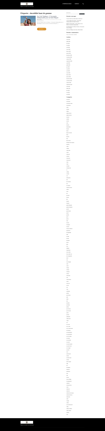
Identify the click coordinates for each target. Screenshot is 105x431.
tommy (67, 377)
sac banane (68, 330)
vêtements (68, 396)
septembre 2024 (69, 84)
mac (67, 259)
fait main (67, 195)
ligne (67, 244)
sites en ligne (68, 361)
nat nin (67, 285)
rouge (67, 320)
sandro (67, 355)
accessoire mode (69, 103)
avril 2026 (68, 47)
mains (67, 265)
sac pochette (68, 340)
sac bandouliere (69, 332)
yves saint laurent (69, 404)
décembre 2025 (69, 55)
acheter (67, 109)
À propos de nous (67, 3)
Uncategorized (68, 381)
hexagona (68, 224)
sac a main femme (69, 328)
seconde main (68, 357)
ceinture (67, 156)
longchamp (68, 250)
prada (67, 312)
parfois (67, 293)
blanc (67, 134)
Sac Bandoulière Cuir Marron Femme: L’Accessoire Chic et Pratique (75, 27)
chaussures (68, 160)
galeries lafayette (69, 207)
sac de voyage (68, 336)
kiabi (67, 234)
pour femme (68, 308)
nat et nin (68, 283)
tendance (42, 20)
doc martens (68, 181)
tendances (68, 371)
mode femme (68, 279)
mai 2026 (68, 45)
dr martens (68, 185)
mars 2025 (68, 72)
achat (67, 107)
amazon (67, 117)
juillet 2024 (68, 88)
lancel (67, 242)
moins (67, 281)
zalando (67, 412)
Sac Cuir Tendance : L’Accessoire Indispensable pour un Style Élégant (47, 16)
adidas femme (68, 113)
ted (67, 365)
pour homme (68, 310)
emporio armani (69, 187)
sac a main (59, 19)
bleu (67, 138)
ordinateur (68, 291)
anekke (67, 119)
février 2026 (68, 51)
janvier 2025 (68, 76)
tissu (67, 373)
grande (67, 214)
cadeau (67, 148)
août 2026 (68, 39)
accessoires (68, 105)
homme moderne (69, 228)
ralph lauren (68, 318)
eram (67, 191)
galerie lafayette (69, 205)
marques (68, 271)
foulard (67, 201)
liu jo (67, 246)
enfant (67, 189)
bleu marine (68, 140)
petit (67, 297)
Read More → (41, 29)
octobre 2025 (68, 59)
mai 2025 (68, 68)
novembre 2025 (69, 57)
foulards (67, 203)
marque (67, 269)
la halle (67, 236)
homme (67, 226)
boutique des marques (70, 142)
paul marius (68, 295)
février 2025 (68, 74)
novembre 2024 (69, 80)
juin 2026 (68, 43)
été (67, 193)
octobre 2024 (68, 82)
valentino (68, 383)
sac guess (68, 338)
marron (67, 273)
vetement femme (69, 394)
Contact (77, 3)
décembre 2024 (69, 78)
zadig (67, 406)
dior (67, 179)
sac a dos (68, 324)
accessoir (68, 99)
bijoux (67, 130)
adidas (67, 111)
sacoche (38, 20)
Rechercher (68, 12)
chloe (67, 162)
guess (67, 218)
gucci (67, 216)
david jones (68, 177)
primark (67, 314)
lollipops (67, 248)
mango (67, 267)
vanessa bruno (69, 385)
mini (67, 277)
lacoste (67, 238)
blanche (67, 136)
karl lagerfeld (68, 232)
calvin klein (68, 150)
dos (67, 183)
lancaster (68, 240)
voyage (67, 400)
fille (67, 199)
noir (67, 287)
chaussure (68, 158)
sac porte (68, 342)
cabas (67, 146)
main (56, 19)
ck (66, 169)
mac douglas (68, 261)
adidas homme (69, 115)
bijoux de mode (69, 132)
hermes (67, 222)
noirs (67, 289)
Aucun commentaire (46, 19)
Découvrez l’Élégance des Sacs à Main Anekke (74, 29)
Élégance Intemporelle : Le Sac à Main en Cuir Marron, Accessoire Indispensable (74, 24)
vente (67, 387)
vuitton (67, 402)
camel (67, 152)
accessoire (68, 101)
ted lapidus (68, 367)
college (67, 171)
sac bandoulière (69, 334)
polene (67, 306)
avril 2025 (68, 70)
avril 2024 (68, 94)
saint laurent (68, 353)
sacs (67, 351)
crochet (67, 173)
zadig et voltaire (69, 408)
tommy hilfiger (68, 379)
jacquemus (68, 230)
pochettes (68, 304)
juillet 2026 (68, 41)
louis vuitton (68, 252)
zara (67, 414)
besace (67, 128)
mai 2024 (68, 92)
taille (67, 363)
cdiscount (68, 154)
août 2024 (68, 86)
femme (53, 19)
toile (67, 375)
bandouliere (68, 126)
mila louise (68, 275)
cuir (51, 19)
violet (67, 398)
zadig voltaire (68, 410)
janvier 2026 (68, 53)
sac (67, 322)
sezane (67, 359)
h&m (67, 220)
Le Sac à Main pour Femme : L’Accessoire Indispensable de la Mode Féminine (73, 21)
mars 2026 (68, 49)
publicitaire (68, 316)
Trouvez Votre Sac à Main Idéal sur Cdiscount (74, 18)
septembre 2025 (69, 61)
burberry (67, 144)
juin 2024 (68, 90)
